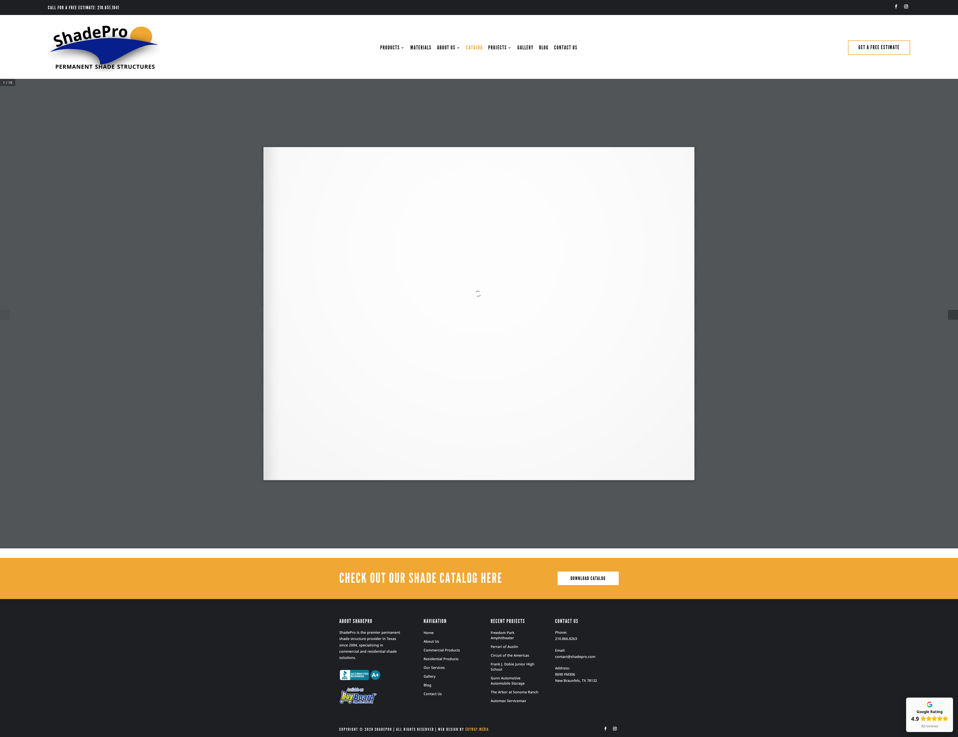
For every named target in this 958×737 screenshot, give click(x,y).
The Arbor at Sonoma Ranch (514, 692)
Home (429, 632)
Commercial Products (442, 650)
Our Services (434, 667)
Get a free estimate (879, 47)
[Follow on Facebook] (896, 6)
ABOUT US (446, 48)
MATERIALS (421, 48)
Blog (427, 685)
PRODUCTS (390, 48)
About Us (431, 641)
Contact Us (433, 693)
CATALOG (474, 48)
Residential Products (441, 658)
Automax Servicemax (508, 700)
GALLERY (525, 48)
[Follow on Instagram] (906, 6)
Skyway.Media (477, 729)
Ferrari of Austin (504, 646)
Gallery (429, 676)
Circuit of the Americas (510, 655)
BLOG (544, 48)
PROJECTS (497, 48)
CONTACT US (566, 48)
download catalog (588, 578)
